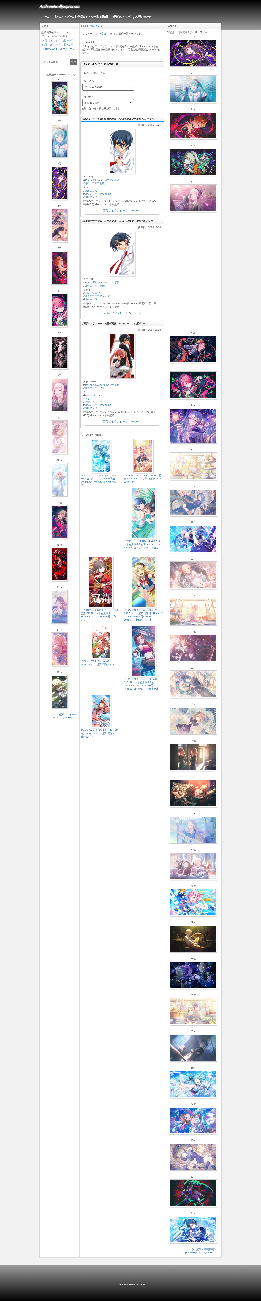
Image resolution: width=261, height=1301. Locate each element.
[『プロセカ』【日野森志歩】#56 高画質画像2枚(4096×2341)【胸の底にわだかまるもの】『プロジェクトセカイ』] (193, 1048)
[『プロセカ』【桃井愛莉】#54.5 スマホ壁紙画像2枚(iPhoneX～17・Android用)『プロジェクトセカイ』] (59, 310)
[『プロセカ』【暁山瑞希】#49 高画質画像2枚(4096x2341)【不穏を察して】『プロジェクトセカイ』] (193, 648)
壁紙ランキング (122, 16)
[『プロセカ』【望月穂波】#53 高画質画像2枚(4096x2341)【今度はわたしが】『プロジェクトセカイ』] (193, 1120)
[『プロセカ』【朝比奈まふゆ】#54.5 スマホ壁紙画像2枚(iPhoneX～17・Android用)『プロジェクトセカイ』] (59, 607)
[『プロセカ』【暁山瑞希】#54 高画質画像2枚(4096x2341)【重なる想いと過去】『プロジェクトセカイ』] (193, 611)
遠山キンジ (91, 197)
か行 (51, 40)
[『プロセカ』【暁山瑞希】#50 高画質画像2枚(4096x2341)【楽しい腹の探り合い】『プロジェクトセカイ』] (193, 866)
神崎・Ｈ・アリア (95, 401)
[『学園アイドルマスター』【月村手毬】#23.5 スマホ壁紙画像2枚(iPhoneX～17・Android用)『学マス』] (59, 225)
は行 (44, 44)
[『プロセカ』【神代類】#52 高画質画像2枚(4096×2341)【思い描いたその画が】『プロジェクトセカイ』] (193, 1193)
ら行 (63, 44)
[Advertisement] (122, 771)
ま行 (51, 44)
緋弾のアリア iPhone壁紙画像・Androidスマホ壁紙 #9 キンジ (117, 221)
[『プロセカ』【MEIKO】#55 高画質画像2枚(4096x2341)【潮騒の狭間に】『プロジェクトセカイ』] (193, 349)
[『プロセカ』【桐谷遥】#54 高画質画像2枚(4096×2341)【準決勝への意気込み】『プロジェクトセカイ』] (193, 1157)
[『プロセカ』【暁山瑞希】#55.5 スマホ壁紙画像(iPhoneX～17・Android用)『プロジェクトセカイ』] (59, 395)
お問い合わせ (143, 16)
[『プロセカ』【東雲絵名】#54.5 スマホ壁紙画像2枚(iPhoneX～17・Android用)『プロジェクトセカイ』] (59, 183)
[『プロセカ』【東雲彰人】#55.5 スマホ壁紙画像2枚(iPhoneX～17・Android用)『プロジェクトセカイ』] (59, 268)
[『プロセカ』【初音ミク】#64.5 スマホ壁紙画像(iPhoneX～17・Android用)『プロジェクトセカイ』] (59, 140)
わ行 (70, 44)
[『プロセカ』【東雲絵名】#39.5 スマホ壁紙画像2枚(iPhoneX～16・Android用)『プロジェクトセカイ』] (59, 437)
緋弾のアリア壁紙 (95, 183)
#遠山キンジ (106, 33)
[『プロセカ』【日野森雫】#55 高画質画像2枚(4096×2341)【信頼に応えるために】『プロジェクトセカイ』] (193, 502)
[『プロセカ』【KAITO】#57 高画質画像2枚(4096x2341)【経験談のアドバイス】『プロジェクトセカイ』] (193, 684)
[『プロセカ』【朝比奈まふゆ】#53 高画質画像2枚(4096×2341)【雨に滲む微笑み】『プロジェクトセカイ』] (193, 975)
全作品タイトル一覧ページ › (61, 48)
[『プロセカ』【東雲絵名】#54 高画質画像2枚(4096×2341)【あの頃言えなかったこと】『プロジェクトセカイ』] (193, 53)
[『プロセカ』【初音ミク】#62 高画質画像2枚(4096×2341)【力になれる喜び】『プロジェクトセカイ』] (193, 1084)
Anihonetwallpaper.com (59, 6)
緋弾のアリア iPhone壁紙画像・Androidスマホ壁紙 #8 (113, 323)
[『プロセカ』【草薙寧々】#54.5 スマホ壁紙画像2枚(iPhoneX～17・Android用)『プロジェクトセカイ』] (59, 98)
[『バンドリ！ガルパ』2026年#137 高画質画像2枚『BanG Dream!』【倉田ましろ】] (193, 426)
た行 (63, 40)
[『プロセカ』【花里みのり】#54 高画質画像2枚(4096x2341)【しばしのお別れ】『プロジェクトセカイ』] (193, 720)
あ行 (44, 40)
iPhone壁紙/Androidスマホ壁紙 (102, 180)
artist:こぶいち (93, 190)
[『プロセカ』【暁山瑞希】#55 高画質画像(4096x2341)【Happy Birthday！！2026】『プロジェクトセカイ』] (193, 198)
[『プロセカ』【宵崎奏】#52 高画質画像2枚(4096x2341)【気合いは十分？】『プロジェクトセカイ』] (193, 539)
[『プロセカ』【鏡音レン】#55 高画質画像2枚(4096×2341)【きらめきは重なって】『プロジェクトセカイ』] (193, 939)
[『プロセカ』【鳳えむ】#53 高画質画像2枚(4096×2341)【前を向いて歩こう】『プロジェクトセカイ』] (193, 902)
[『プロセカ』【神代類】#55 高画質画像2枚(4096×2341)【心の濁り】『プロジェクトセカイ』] (193, 1011)
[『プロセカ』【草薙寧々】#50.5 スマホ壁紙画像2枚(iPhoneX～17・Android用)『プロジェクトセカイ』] (59, 522)
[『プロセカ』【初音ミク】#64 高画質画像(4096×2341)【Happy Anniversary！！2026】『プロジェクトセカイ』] (193, 89)
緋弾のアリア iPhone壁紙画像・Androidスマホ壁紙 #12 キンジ (118, 118)
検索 (73, 62)
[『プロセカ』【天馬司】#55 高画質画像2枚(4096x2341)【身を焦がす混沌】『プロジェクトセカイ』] (193, 793)
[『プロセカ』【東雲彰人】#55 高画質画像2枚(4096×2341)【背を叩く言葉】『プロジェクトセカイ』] (193, 125)
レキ (87, 398)
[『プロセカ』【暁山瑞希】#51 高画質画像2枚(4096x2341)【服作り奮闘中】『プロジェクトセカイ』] (193, 757)
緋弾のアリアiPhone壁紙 (98, 193)
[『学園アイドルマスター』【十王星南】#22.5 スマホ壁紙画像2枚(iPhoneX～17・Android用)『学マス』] (59, 649)
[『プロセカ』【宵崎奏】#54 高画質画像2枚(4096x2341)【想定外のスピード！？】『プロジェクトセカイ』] (193, 830)
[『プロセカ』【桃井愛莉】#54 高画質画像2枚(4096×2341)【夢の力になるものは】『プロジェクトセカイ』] (193, 385)
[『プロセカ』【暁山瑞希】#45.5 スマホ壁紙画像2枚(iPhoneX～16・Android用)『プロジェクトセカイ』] (59, 479)
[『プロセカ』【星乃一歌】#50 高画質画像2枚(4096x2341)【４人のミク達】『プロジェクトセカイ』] (193, 1229)
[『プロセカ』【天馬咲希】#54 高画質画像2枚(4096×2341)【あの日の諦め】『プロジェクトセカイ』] (193, 466)
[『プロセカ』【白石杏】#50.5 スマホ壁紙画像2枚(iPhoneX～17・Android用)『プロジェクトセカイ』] (59, 564)
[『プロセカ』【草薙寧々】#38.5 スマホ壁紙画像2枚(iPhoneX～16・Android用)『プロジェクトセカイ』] (59, 691)
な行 (70, 40)
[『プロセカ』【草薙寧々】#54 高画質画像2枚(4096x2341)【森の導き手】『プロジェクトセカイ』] (193, 162)
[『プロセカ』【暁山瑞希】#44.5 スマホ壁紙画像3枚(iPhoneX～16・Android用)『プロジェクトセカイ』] (59, 352)
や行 (57, 44)
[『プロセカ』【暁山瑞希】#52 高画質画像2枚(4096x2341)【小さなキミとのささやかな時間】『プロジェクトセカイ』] (193, 575)
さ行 (57, 40)
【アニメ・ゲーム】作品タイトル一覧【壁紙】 (81, 16)
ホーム (46, 16)
